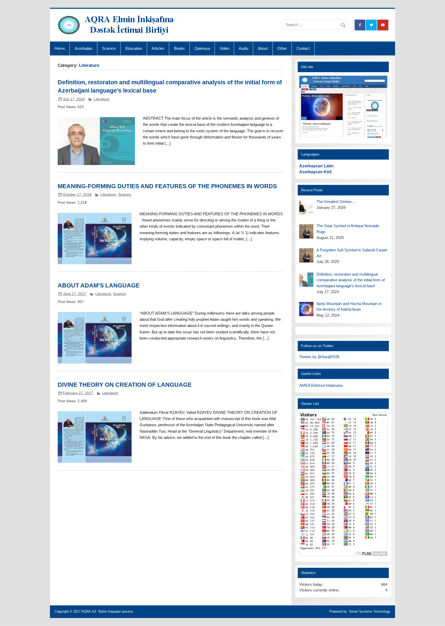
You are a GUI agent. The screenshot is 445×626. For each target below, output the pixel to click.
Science (109, 48)
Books (179, 48)
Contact (303, 48)
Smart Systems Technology (369, 611)
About (263, 48)
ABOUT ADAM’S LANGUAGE (99, 285)
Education (133, 48)
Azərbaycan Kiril (315, 172)
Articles (158, 48)
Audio (243, 48)
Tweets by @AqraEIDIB (319, 357)
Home (60, 48)
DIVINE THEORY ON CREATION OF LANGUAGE (125, 384)
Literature (101, 99)
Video (224, 48)
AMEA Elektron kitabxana (320, 385)
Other (282, 48)
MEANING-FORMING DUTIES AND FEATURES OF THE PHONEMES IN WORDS (167, 186)
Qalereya (202, 48)
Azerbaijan (83, 48)
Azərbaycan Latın (316, 166)
